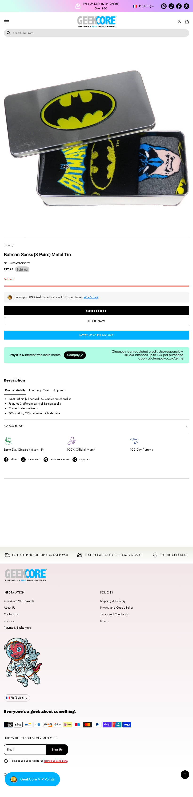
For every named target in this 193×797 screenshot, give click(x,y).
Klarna (104, 621)
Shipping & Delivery (112, 601)
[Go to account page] (179, 21)
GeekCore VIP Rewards (19, 601)
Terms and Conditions (114, 614)
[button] (186, 21)
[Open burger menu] (6, 22)
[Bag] (186, 21)
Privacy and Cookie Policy (116, 608)
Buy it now (96, 321)
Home (7, 245)
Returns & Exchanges (17, 628)
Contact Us (11, 614)
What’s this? (91, 297)
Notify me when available (96, 335)
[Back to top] (185, 774)
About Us (9, 608)
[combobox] (96, 33)
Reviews (9, 621)
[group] (15, 390)
